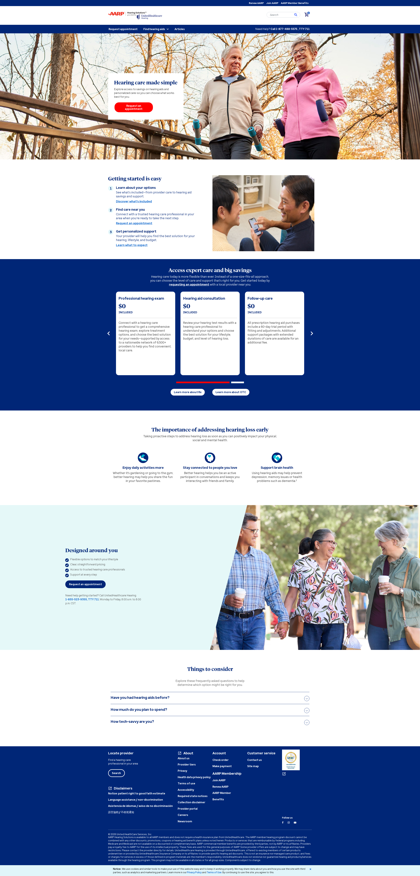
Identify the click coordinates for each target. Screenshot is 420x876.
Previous (115, 333)
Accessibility (186, 790)
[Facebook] (283, 822)
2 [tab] (237, 382)
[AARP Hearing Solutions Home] (135, 15)
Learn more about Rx (187, 392)
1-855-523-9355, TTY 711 (82, 599)
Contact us (254, 760)
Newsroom (185, 821)
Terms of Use (214, 872)
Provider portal (188, 808)
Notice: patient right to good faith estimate (136, 793)
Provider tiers (187, 764)
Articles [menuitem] (180, 29)
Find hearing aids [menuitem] (154, 29)
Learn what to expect (131, 245)
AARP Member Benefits (294, 3)
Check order (220, 760)
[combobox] (283, 15)
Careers (183, 815)
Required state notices (193, 796)
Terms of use (186, 783)
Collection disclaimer (191, 802)
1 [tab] (203, 382)
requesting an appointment (189, 284)
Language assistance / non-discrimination (135, 799)
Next (311, 333)
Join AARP (272, 3)
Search (116, 773)
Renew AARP (256, 3)
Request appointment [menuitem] (123, 29)
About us (183, 758)
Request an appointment (133, 107)
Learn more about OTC (231, 392)
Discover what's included (134, 201)
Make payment (222, 766)
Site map (253, 766)
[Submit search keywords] (295, 14)
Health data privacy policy (194, 777)
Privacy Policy (194, 872)
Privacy (182, 771)
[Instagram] (289, 822)
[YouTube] (295, 822)
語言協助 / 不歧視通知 (121, 812)
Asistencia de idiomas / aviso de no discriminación (140, 806)
